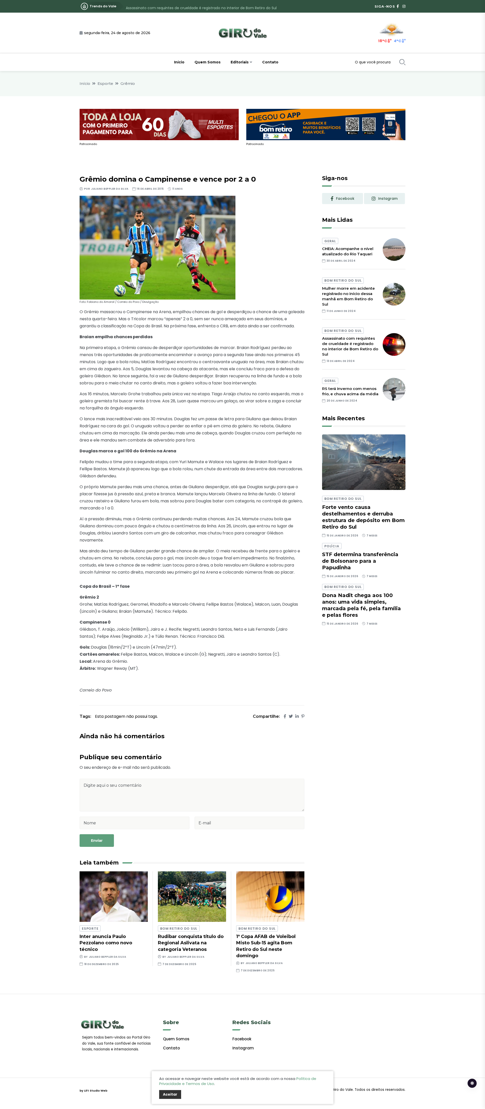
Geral (330, 241)
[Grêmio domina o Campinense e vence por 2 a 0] (157, 247)
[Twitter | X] (291, 716)
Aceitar (170, 1094)
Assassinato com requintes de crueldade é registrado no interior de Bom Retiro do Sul (201, 6)
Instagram (243, 1048)
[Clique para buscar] (402, 62)
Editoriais (240, 62)
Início (179, 62)
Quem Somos (208, 62)
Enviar (97, 840)
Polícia (331, 546)
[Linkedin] (297, 716)
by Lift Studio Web (93, 1091)
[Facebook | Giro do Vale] (398, 6)
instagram (388, 198)
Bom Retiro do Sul (178, 928)
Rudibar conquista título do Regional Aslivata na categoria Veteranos (191, 943)
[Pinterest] (302, 716)
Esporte (105, 83)
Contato (270, 62)
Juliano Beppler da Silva (109, 188)
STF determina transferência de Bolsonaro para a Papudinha (360, 561)
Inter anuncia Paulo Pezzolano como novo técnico (106, 943)
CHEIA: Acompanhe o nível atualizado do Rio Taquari (347, 251)
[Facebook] (285, 716)
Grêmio (127, 83)
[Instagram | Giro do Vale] (403, 6)
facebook (345, 198)
